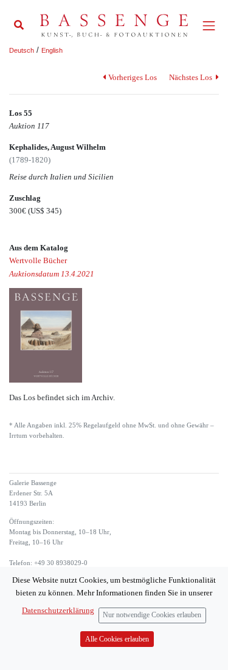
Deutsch (21, 50)
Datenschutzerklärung (58, 610)
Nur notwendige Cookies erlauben (152, 615)
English (52, 50)
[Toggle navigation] (209, 26)
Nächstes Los (191, 77)
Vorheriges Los (132, 77)
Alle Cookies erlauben (117, 639)
